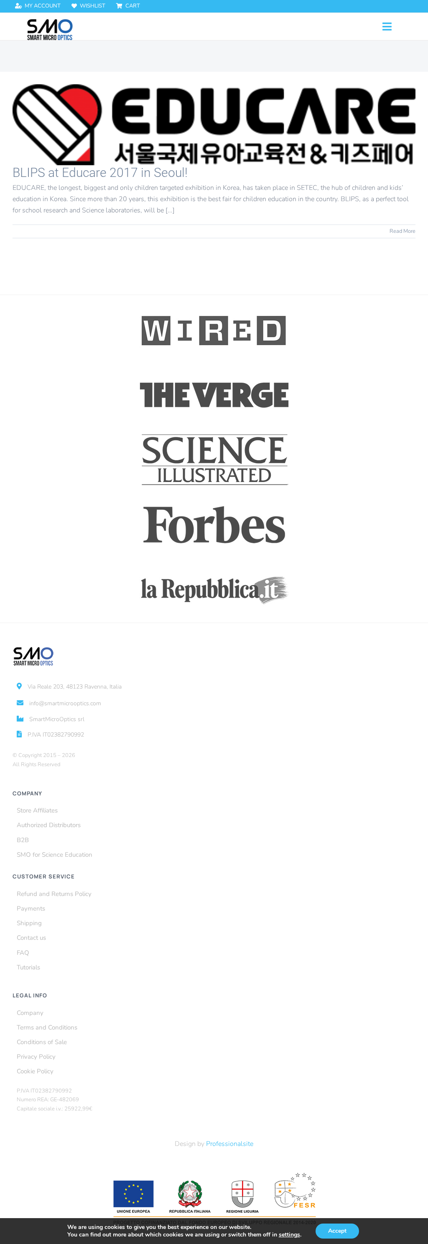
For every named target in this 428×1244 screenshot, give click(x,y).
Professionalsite (229, 1143)
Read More (402, 231)
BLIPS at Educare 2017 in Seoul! (100, 172)
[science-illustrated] (214, 434)
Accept (337, 1231)
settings (289, 1235)
